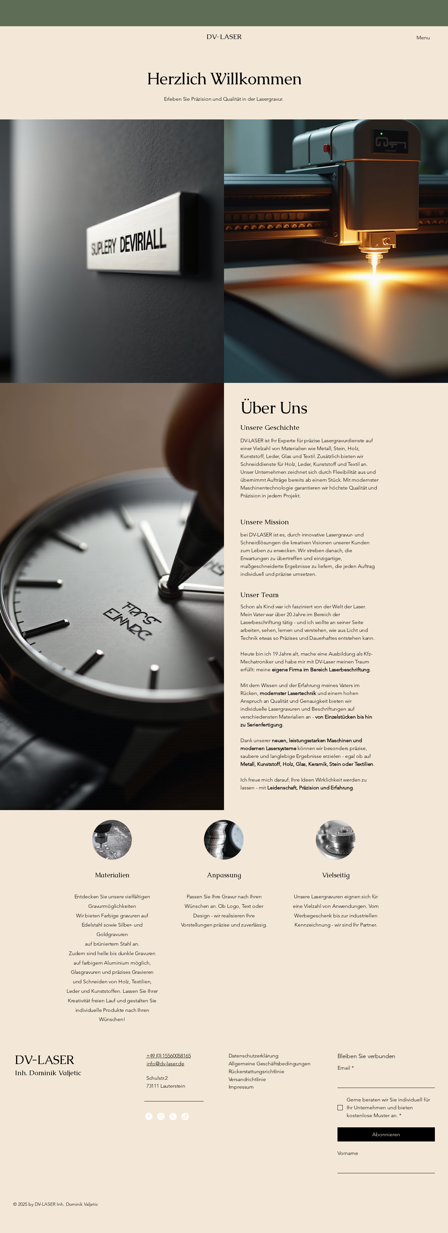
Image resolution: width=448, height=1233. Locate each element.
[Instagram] (160, 1116)
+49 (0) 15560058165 (168, 1056)
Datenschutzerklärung (253, 1056)
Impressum (241, 1087)
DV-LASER (224, 36)
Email (345, 1068)
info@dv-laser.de (165, 1063)
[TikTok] (185, 1116)
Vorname (347, 1153)
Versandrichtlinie (247, 1079)
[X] (173, 1116)
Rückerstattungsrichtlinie (256, 1071)
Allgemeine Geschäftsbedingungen (270, 1063)
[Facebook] (148, 1116)
